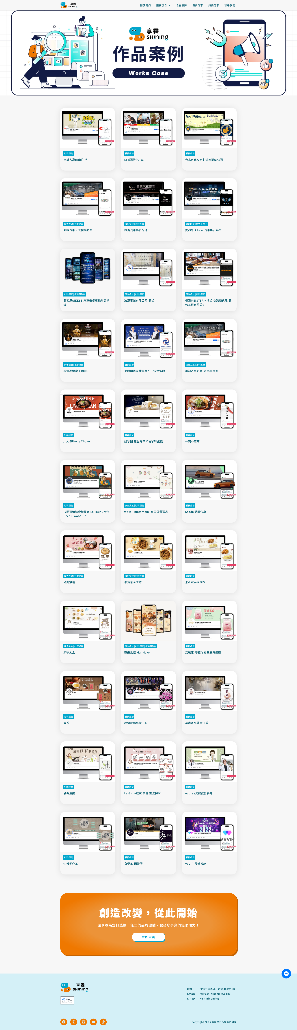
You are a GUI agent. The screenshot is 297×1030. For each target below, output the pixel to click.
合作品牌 (181, 5)
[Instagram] (73, 1022)
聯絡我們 (229, 5)
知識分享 (213, 5)
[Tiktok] (103, 1022)
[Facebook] (63, 1022)
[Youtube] (93, 1022)
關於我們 (145, 5)
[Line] (83, 1022)
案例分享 (197, 5)
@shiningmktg (209, 998)
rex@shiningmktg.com (215, 993)
